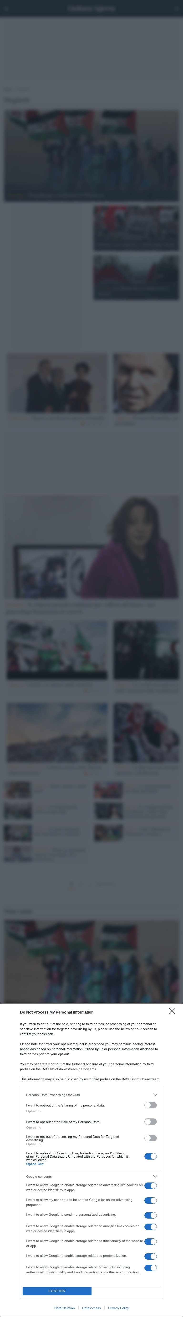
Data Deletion (64, 1308)
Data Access (91, 1308)
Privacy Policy (118, 1308)
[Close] (173, 1012)
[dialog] (91, 1160)
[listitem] (91, 1094)
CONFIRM (57, 1291)
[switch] (150, 1105)
